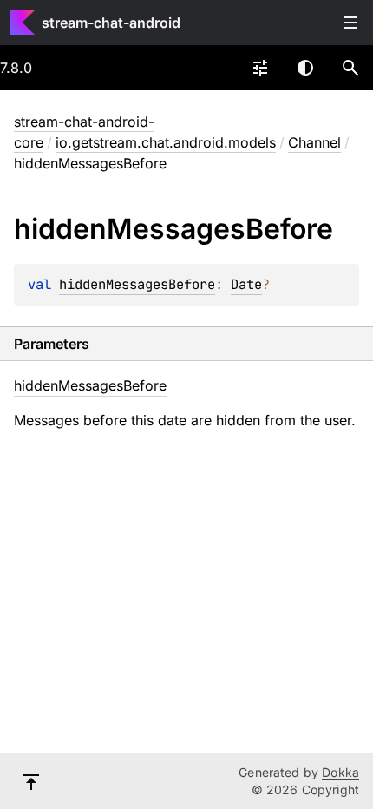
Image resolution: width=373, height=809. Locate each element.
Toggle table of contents (350, 22)
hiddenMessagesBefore (137, 284)
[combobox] (260, 67)
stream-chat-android (111, 22)
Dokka (340, 772)
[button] (350, 67)
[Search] (350, 67)
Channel (314, 142)
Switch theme (305, 67)
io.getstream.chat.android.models (166, 142)
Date (246, 284)
